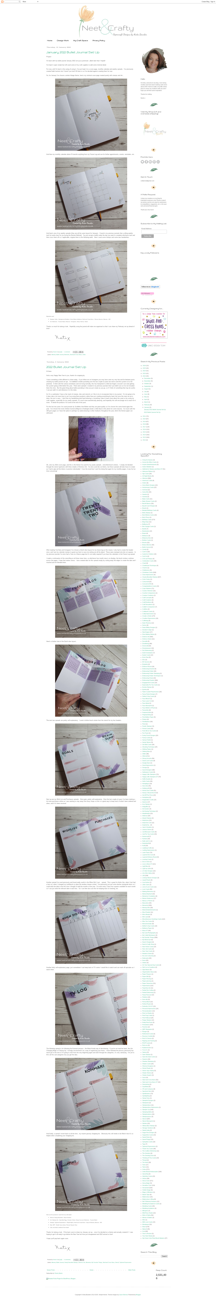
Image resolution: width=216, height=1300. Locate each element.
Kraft (143, 845)
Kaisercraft (145, 836)
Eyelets (144, 689)
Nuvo (144, 960)
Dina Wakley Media (148, 634)
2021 (144, 416)
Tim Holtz (145, 1162)
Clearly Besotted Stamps (71, 1262)
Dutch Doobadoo (147, 653)
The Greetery (146, 1153)
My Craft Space (80, 40)
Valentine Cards (147, 1176)
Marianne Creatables (148, 896)
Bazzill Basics (146, 503)
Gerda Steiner (146, 742)
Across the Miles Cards (149, 462)
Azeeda (144, 496)
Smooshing (145, 1084)
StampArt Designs (147, 1100)
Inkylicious (145, 820)
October (146, 383)
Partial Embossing (147, 992)
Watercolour (146, 1197)
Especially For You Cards (150, 685)
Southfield (145, 1086)
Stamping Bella (147, 1112)
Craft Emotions (146, 602)
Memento (66, 354)
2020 (144, 419)
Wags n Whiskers (147, 1192)
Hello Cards (146, 781)
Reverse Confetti (147, 1036)
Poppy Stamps (146, 1020)
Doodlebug (145, 643)
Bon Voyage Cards (148, 526)
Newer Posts (51, 1270)
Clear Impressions (147, 574)
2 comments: (67, 1259)
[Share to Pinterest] (82, 352)
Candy (144, 549)
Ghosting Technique (148, 747)
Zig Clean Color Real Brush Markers (153, 1238)
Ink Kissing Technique (149, 811)
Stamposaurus (146, 1116)
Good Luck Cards (147, 760)
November (147, 381)
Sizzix (144, 1077)
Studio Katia (146, 1130)
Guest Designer (147, 770)
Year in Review (147, 1233)
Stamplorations (147, 1114)
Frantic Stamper (147, 726)
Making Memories (147, 891)
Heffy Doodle (146, 779)
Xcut (143, 1231)
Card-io (144, 551)
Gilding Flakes (146, 749)
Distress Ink (81, 1262)
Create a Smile (146, 616)
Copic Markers (146, 588)
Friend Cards (146, 728)
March (146, 402)
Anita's (144, 483)
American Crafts (147, 480)
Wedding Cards (147, 1206)
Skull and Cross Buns (76, 354)
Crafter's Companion (148, 607)
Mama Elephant (147, 894)
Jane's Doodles (147, 827)
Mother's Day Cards (148, 926)
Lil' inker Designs (147, 871)
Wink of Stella (146, 1215)
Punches (145, 1027)
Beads (144, 508)
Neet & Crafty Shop (148, 944)
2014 (144, 435)
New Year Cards (147, 951)
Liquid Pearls (146, 880)
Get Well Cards (147, 744)
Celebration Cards (148, 561)
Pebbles (144, 997)
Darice (144, 625)
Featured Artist (146, 712)
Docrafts (144, 641)
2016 (144, 429)
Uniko (84, 354)
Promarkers (145, 1024)
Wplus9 (144, 1229)
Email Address (146, 228)
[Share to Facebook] (80, 352)
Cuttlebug (145, 620)
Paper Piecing (146, 979)
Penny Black (146, 1002)
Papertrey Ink (146, 988)
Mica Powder (146, 912)
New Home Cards (147, 946)
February (147, 405)
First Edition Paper (148, 717)
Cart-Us (144, 556)
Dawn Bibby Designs (148, 627)
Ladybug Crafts (147, 848)
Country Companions (148, 593)
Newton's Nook (147, 953)
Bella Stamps (146, 513)
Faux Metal (145, 703)
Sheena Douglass (147, 1066)
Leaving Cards (146, 859)
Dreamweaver (146, 648)
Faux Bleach (146, 698)
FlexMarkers (146, 721)
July (145, 391)
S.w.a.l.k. (145, 1050)
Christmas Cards (147, 572)
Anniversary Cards (148, 487)
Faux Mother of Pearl (148, 708)
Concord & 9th (146, 584)
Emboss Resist (146, 666)
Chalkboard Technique (149, 565)
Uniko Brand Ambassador (150, 1171)
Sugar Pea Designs (148, 1132)
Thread (144, 1160)
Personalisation (147, 1011)
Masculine (145, 903)
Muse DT (145, 930)
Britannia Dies (146, 538)
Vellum (144, 1178)
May (145, 397)
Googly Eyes (146, 763)
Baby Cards (146, 499)
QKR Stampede (147, 1029)
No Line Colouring (148, 956)
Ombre (144, 962)
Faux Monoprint (147, 705)
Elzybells (145, 664)
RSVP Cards (146, 1043)
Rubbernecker (146, 1047)
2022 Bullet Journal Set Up (66, 367)
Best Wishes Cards (148, 515)
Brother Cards (146, 540)
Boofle (144, 529)
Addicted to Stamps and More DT (152, 469)
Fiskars (144, 719)
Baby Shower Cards (148, 501)
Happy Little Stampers (149, 774)
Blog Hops (145, 522)
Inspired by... (146, 825)
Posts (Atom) (58, 1273)
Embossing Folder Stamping (151, 673)
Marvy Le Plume (147, 901)
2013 (144, 437)
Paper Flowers (146, 974)
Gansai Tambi (146, 740)
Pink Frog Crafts (147, 1015)
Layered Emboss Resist (149, 857)
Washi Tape (146, 1194)
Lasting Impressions (148, 850)
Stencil (117, 1262)
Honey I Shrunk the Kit (149, 793)
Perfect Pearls (146, 1004)
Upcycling (145, 1174)
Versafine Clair (146, 1185)
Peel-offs (145, 999)
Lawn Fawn (145, 852)
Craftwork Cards (147, 611)
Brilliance (145, 536)
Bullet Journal (60, 354)
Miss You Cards (147, 921)
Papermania (146, 985)
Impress (144, 802)
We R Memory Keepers (149, 1201)
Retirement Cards (147, 1034)
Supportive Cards (147, 1135)
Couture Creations (148, 595)
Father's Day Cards (148, 696)
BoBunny (145, 524)
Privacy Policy (99, 40)
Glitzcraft (145, 756)
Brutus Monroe (146, 545)
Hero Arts (145, 786)
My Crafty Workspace (148, 935)
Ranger (144, 1031)
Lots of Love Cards (148, 887)
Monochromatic (147, 924)
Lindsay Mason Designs (149, 878)
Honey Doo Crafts (147, 790)
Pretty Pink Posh (147, 1022)
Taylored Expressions (125, 1262)
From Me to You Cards (149, 731)
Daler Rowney (146, 623)
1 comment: (67, 352)
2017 (144, 427)
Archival (144, 490)
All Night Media (147, 476)
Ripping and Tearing (148, 1041)
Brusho (144, 542)
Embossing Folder (147, 671)
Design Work (63, 40)
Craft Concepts (146, 597)
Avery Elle (145, 492)
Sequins (144, 1059)
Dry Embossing (147, 650)
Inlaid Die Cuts (146, 823)
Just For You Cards (148, 834)
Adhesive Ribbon (147, 471)
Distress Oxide (146, 639)
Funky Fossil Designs (148, 735)
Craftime (144, 609)
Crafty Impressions (148, 614)
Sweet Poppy (146, 1139)
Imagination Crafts (147, 800)
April (145, 399)
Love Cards (145, 889)
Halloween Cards (147, 772)
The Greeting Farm (148, 1155)
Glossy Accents (147, 758)
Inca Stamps (146, 804)
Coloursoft (145, 581)
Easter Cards (146, 655)
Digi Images (146, 632)
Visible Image (146, 1190)
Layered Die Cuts (147, 855)
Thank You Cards (147, 1148)
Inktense (144, 816)
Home (49, 40)
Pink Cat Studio (147, 1013)
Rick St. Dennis (147, 1038)
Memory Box (146, 907)
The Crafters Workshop (149, 1151)
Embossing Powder (148, 680)
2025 (144, 368)
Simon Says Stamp (148, 1070)
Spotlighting (146, 1096)
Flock (144, 724)
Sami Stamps (146, 1054)
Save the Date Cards (148, 1057)
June (146, 394)
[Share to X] (78, 352)
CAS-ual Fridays (147, 558)
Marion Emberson (147, 898)
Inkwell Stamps (147, 818)
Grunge (144, 767)
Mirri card (145, 917)
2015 (144, 432)
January (147, 407)
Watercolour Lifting (148, 1199)
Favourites (145, 710)
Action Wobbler (147, 467)
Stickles (144, 1123)
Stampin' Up (146, 1109)
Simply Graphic (147, 1075)
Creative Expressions (148, 618)
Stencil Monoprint (147, 1121)
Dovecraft (145, 646)
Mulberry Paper (147, 928)
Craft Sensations (147, 604)
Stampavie (145, 1103)
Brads (144, 533)
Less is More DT (147, 864)
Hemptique (145, 783)
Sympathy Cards (147, 1142)
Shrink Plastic (146, 1068)
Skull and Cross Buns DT (150, 1082)
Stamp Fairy (146, 1098)
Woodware (145, 1224)
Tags (143, 1144)
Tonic (144, 1165)
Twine (144, 1167)
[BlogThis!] (76, 352)
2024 (144, 371)
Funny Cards (146, 737)
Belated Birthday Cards (149, 510)
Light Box (145, 866)
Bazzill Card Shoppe (148, 506)
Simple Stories (146, 1073)
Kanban (144, 838)
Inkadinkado (146, 813)
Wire (143, 1220)
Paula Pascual (146, 995)
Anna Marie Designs (148, 485)
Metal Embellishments (149, 910)
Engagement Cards (148, 682)
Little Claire (145, 884)
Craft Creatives (146, 600)
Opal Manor (146, 969)
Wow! (144, 1226)
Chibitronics (146, 570)
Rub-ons (145, 1045)
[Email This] (74, 352)
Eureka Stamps (147, 687)
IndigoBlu (145, 806)
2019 (144, 421)
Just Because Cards (148, 832)
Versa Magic (146, 1183)
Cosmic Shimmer (147, 591)
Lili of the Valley (147, 873)
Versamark (145, 1188)
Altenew (53, 354)
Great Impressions (147, 765)
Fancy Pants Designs (148, 694)
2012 (144, 440)
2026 (144, 365)
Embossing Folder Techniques (151, 676)
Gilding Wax (146, 751)
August (146, 389)
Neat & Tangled (147, 942)
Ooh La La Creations (148, 967)
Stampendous (146, 1105)
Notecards (145, 958)
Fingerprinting (146, 715)
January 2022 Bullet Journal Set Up (72, 52)
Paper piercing (146, 981)
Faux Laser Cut (147, 701)
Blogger (138, 1294)
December (147, 378)
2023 (144, 373)
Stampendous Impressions (150, 1107)
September (147, 386)
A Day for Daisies (147, 460)
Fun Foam (145, 733)
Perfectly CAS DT (147, 1006)
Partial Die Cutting (147, 990)
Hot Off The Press (147, 795)
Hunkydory (145, 797)
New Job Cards (147, 949)
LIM (143, 875)
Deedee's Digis (147, 630)
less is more (146, 861)
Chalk (144, 563)
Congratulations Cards (149, 586)
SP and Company (147, 1089)
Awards (144, 494)
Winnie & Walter (147, 1217)
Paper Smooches (147, 983)
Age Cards (145, 473)
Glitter (144, 754)
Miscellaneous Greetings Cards (152, 919)
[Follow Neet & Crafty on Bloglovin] (150, 288)
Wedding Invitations (148, 1208)
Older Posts (131, 1270)
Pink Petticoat (146, 1018)
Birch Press (145, 517)
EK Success (146, 662)
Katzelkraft (145, 843)
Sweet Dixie (146, 1137)
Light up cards (146, 868)
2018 (144, 424)
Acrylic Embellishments (149, 464)
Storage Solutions (147, 1128)
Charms (144, 568)
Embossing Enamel (148, 669)
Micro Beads (146, 914)
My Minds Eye (146, 939)
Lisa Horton (145, 882)
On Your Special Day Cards (150, 965)
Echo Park (145, 657)
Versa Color (146, 1181)
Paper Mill (145, 976)
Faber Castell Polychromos (150, 692)
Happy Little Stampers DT (150, 777)
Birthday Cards (146, 519)
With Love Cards (147, 1222)
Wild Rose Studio (147, 1213)
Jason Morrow (123, 1294)
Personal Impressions (149, 1008)
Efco (143, 659)
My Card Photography (149, 933)
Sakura (144, 1052)
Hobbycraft (145, 788)
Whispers (145, 1211)
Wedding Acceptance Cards (150, 1204)
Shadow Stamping (148, 1061)
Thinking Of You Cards (149, 1158)
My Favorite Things (96, 1262)
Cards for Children (148, 554)
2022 (144, 376)
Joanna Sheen (146, 829)
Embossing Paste (147, 678)
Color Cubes (146, 579)
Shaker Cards (146, 1064)
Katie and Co (146, 841)
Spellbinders (146, 1093)
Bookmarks (145, 531)
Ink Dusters (145, 809)
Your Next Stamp (147, 1236)
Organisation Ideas (148, 972)
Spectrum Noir (146, 1091)
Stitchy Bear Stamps (148, 1125)
